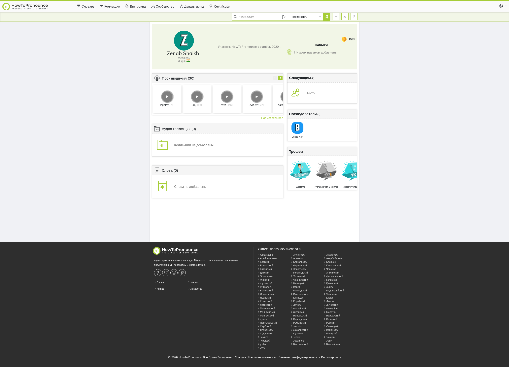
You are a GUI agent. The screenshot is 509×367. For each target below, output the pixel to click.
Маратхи (331, 312)
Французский (300, 279)
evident (254, 104)
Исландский (300, 290)
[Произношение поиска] (326, 16)
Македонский (267, 308)
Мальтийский (267, 312)
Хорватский (299, 269)
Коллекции (112, 6)
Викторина (138, 6)
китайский (299, 312)
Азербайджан (334, 258)
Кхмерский (265, 301)
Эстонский (299, 276)
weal (224, 104)
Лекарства (196, 288)
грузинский (265, 283)
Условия (240, 357)
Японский (331, 294)
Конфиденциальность (306, 357)
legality (164, 104)
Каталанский (333, 265)
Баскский (264, 261)
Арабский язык (268, 258)
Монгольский (267, 315)
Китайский (265, 269)
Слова (160, 282)
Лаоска (330, 301)
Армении (298, 258)
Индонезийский (335, 290)
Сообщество (165, 6)
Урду (329, 340)
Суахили (298, 333)
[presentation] (275, 78)
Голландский (300, 272)
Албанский (299, 254)
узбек (262, 344)
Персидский (300, 319)
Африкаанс (266, 254)
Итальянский (300, 294)
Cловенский (266, 329)
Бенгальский (300, 261)
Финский (264, 279)
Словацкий (332, 326)
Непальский (300, 315)
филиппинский (334, 276)
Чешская (331, 269)
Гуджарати (265, 286)
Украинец (298, 340)
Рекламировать (331, 357)
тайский (330, 337)
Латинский (265, 304)
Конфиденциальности (262, 357)
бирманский (300, 265)
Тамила (263, 337)
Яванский (265, 297)
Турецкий (264, 340)
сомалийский (300, 329)
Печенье (284, 357)
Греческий (332, 283)
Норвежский (333, 315)
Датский (264, 272)
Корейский (299, 301)
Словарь (88, 6)
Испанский (332, 329)
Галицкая (331, 279)
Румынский (299, 322)
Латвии (297, 304)
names (160, 288)
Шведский (331, 333)
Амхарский (332, 254)
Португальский (268, 322)
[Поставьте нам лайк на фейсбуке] (158, 272)
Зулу (262, 347)
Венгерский (266, 290)
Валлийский (333, 344)
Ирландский (266, 294)
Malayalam (332, 308)
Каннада (298, 297)
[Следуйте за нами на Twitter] (166, 272)
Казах (329, 297)
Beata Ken (297, 136)
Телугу (296, 337)
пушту (263, 319)
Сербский (265, 326)
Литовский (332, 304)
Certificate (222, 6)
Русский (330, 322)
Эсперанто (266, 276)
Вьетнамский (300, 344)
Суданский (265, 333)
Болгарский (266, 265)
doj (194, 104)
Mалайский (299, 308)
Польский (331, 319)
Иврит (296, 286)
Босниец (331, 261)
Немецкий (299, 283)
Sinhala (297, 326)
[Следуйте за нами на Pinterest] (183, 272)
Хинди (329, 286)
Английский (332, 272)
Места (194, 282)
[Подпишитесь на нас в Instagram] (174, 272)
